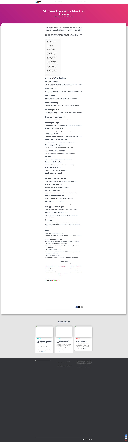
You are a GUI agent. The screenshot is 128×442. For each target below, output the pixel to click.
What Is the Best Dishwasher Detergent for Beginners (82, 341)
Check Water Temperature (52, 69)
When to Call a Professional (51, 71)
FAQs (48, 74)
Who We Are (66, 1)
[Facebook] (46, 280)
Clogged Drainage (51, 42)
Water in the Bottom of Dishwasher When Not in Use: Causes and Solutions (63, 273)
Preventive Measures (50, 65)
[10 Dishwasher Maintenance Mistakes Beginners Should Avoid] (64, 331)
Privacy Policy (79, 1)
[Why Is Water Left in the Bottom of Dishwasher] (77, 270)
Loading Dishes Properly (52, 62)
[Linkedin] (51, 280)
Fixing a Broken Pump (52, 61)
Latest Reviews (72, 1)
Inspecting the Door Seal (52, 52)
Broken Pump (50, 45)
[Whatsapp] (55, 280)
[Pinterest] (53, 280)
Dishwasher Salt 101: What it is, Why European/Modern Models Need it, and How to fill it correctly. (44, 342)
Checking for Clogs (51, 50)
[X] (48, 280)
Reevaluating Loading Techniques (53, 54)
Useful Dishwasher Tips (88, 1)
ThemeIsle (90, 439)
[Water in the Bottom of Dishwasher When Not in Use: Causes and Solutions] (64, 269)
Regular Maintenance (51, 66)
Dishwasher (39, 338)
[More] (59, 280)
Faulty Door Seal (51, 44)
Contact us (60, 1)
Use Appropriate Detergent (52, 70)
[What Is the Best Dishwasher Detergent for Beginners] (83, 331)
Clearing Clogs (50, 58)
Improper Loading (51, 46)
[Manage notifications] (126, 440)
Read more (43, 351)
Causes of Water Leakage (51, 41)
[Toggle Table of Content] (58, 40)
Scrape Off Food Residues (52, 67)
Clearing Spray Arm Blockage (53, 63)
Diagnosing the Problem (51, 49)
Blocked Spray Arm (51, 48)
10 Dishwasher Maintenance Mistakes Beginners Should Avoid (63, 341)
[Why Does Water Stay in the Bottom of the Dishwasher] (51, 270)
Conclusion (49, 73)
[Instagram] (57, 280)
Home (56, 1)
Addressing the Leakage (51, 57)
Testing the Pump (51, 53)
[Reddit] (49, 280)
